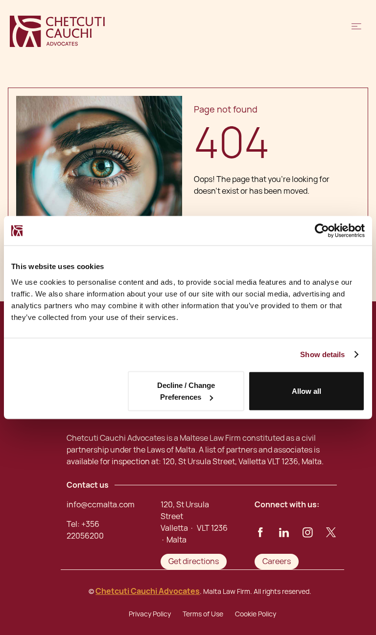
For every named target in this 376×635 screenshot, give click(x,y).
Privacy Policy (150, 614)
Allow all (306, 391)
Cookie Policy (255, 614)
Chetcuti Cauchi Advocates (147, 591)
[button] (356, 31)
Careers (276, 561)
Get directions (193, 561)
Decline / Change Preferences (186, 391)
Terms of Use (203, 614)
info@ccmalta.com (101, 504)
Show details (322, 354)
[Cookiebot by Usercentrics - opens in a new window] (322, 231)
